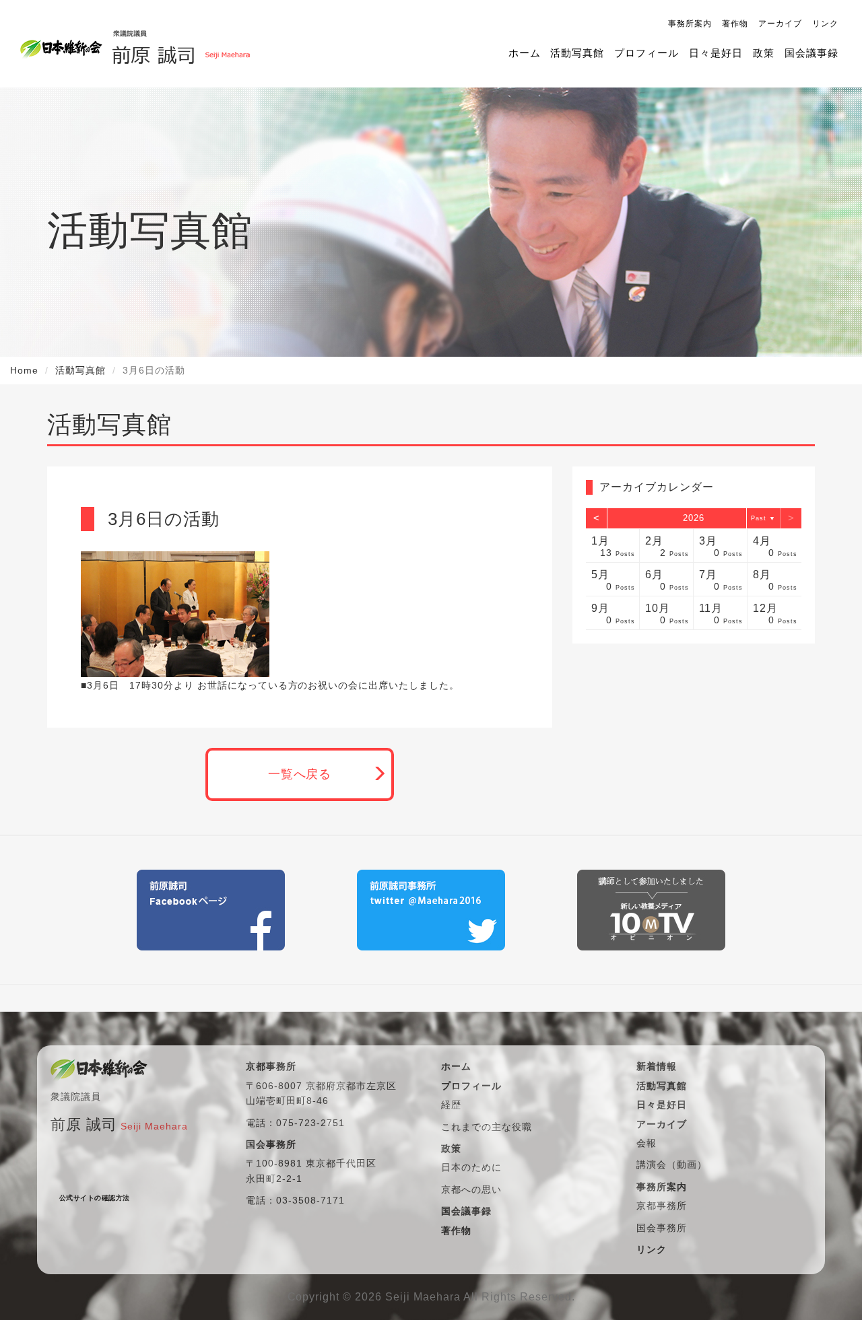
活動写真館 (577, 53)
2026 (693, 518)
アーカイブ (780, 23)
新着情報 (656, 1066)
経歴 (451, 1104)
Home (24, 370)
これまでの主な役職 (486, 1126)
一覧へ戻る (300, 774)
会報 (646, 1143)
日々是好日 (716, 53)
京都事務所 (661, 1205)
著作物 (735, 23)
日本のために (471, 1167)
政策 (763, 53)
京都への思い (471, 1189)
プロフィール (646, 53)
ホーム (524, 53)
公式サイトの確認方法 (94, 1198)
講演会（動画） (671, 1164)
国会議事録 (811, 53)
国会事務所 (661, 1227)
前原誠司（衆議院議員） (180, 44)
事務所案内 (690, 23)
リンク (825, 23)
